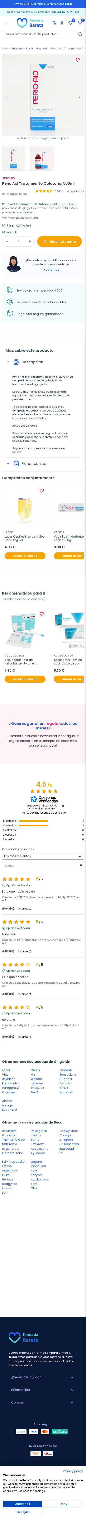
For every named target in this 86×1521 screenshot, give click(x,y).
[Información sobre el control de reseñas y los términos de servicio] (63, 806)
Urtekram (37, 1144)
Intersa (7, 1188)
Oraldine (8, 1092)
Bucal (29, 48)
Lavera (36, 1135)
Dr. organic (39, 1131)
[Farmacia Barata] (30, 23)
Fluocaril (65, 1079)
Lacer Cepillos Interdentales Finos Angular (25, 538)
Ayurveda (38, 1153)
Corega (65, 1135)
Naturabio (9, 1144)
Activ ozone (39, 1149)
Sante (35, 1140)
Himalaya (9, 1135)
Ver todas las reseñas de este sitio (44, 812)
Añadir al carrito (62, 241)
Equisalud (66, 1149)
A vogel (7, 1105)
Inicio (5, 48)
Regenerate (11, 1149)
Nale (34, 1170)
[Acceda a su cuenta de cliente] (62, 23)
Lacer (6, 1070)
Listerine (37, 1083)
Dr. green (66, 1140)
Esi (61, 1153)
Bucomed (9, 1110)
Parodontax (11, 1083)
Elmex (63, 1088)
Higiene (17, 48)
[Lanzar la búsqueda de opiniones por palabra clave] (81, 865)
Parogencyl (10, 1088)
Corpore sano (12, 1153)
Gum (5, 1175)
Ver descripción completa (20, 218)
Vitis (5, 1074)
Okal (34, 1188)
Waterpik (66, 1092)
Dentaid (65, 1083)
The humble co (13, 1140)
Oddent (65, 1070)
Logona (36, 1162)
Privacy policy (73, 1471)
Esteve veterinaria (10, 1168)
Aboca (7, 1101)
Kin (33, 1074)
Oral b (35, 1070)
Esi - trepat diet (13, 1162)
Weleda (36, 1079)
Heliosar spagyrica (9, 1181)
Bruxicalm (9, 1131)
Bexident (8, 1079)
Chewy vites (68, 1131)
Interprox (37, 1088)
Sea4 (34, 1092)
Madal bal (38, 1166)
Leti (4, 1193)
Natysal (36, 1175)
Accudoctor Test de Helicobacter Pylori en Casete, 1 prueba (20, 661)
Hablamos (51, 269)
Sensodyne (67, 1074)
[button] (80, 23)
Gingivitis (42, 48)
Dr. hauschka (69, 1144)
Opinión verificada (18, 885)
